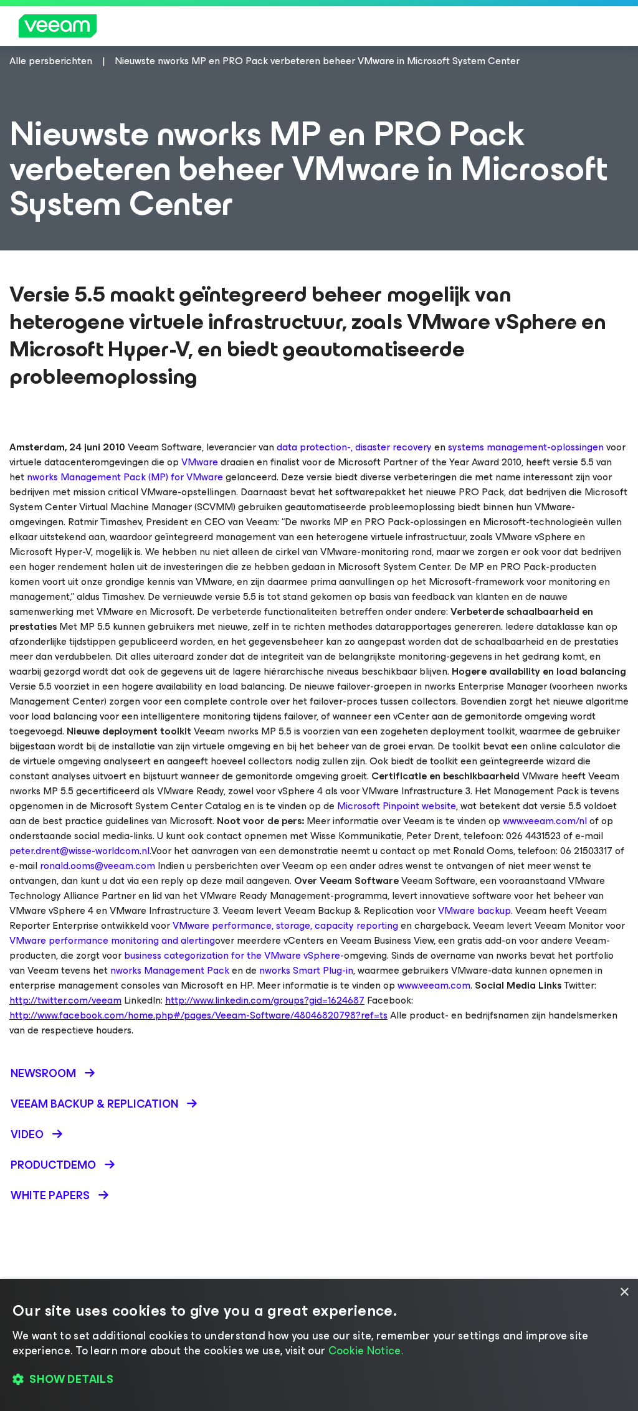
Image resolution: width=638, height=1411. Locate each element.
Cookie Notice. (365, 1350)
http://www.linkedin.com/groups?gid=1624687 (264, 1000)
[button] (319, 1380)
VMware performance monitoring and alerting (112, 940)
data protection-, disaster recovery (354, 447)
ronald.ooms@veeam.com (97, 865)
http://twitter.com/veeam (65, 1000)
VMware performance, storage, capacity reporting (285, 925)
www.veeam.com (434, 985)
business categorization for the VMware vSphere (232, 955)
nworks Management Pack (169, 970)
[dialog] (319, 1345)
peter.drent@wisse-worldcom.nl (79, 850)
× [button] (624, 1292)
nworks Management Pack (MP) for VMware (125, 476)
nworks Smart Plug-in (306, 970)
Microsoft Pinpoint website (396, 805)
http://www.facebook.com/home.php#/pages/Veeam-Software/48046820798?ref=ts (198, 1015)
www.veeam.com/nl (545, 820)
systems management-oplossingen (526, 447)
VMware (199, 462)
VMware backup (474, 910)
